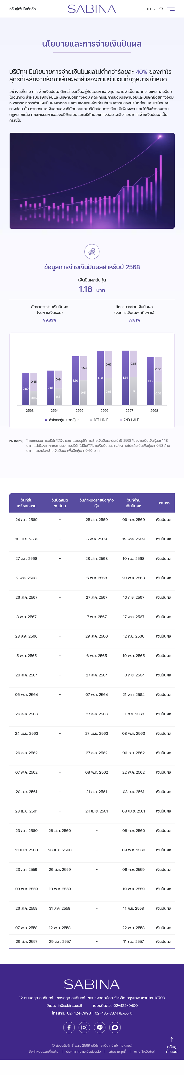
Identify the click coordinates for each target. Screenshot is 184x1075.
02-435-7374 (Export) (113, 1013)
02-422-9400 (126, 1005)
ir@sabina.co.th (70, 1005)
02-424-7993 (79, 1013)
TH (149, 9)
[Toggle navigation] (171, 9)
